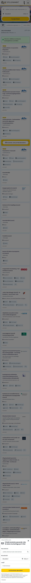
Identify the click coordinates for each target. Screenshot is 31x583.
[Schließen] (28, 540)
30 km (25, 559)
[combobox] (14, 552)
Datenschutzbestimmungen (7, 575)
